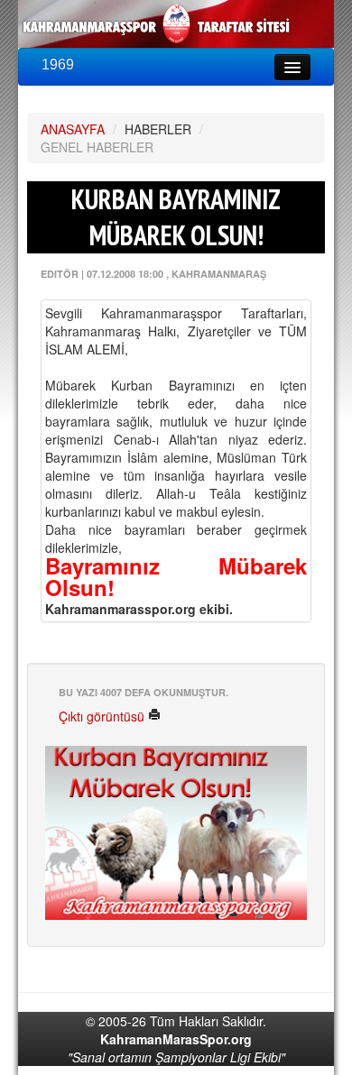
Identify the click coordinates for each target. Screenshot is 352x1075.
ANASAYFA (73, 129)
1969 (58, 64)
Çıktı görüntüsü (103, 716)
